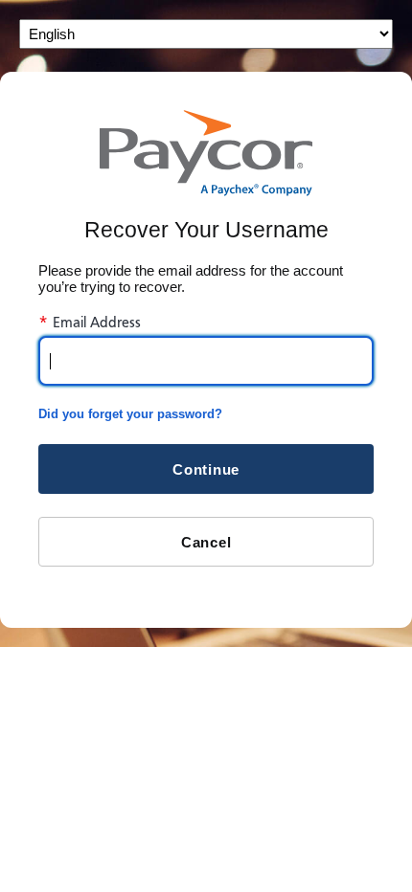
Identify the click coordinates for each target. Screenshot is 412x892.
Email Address (89, 322)
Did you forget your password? (130, 414)
